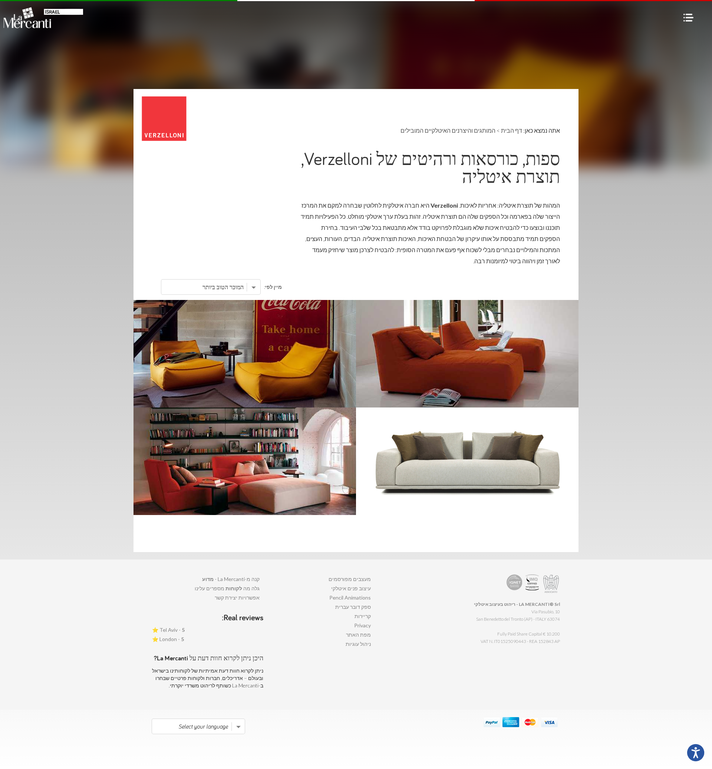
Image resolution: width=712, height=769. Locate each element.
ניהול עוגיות (358, 644)
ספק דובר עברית (353, 607)
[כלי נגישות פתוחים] (696, 753)
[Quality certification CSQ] (533, 583)
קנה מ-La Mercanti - (231, 579)
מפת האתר (358, 634)
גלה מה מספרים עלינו (227, 588)
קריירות (363, 616)
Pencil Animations (350, 597)
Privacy (362, 625)
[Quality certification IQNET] (514, 583)
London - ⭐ (168, 639)
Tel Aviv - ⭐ (168, 630)
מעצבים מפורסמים (350, 579)
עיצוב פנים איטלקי (351, 588)
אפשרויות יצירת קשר (237, 597)
